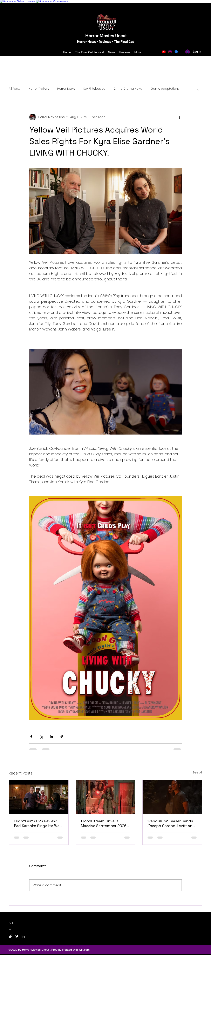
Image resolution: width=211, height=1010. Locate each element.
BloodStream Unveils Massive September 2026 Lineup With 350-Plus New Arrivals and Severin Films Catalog (104, 823)
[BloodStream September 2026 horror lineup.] (105, 797)
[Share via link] (61, 737)
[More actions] (179, 117)
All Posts (14, 89)
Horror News (66, 89)
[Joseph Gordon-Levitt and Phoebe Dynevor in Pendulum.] (172, 797)
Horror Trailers (39, 89)
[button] (197, 88)
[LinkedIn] (23, 936)
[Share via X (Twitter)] (41, 737)
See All (197, 772)
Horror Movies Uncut (106, 35)
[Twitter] (17, 936)
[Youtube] (164, 52)
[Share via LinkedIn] (51, 737)
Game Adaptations (165, 89)
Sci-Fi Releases (94, 89)
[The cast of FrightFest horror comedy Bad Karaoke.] (38, 797)
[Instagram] (170, 52)
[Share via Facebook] (31, 737)
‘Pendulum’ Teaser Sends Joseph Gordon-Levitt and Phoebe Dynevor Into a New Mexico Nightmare (171, 823)
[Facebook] (176, 52)
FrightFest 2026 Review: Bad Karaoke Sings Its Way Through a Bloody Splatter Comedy (38, 823)
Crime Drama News (128, 89)
